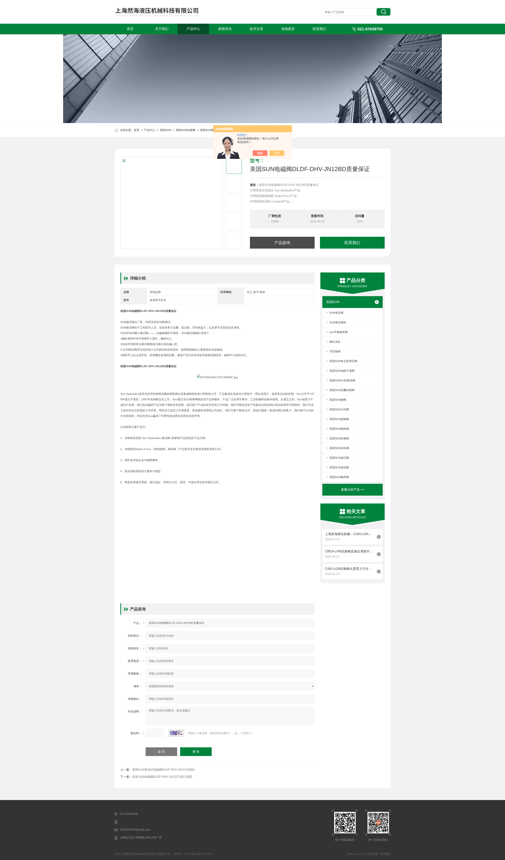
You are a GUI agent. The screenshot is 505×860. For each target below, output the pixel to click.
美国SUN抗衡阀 (185, 130)
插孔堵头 (334, 341)
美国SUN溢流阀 (339, 467)
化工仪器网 (371, 853)
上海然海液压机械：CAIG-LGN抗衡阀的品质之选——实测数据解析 (350, 534)
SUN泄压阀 (336, 312)
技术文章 (256, 29)
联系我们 (319, 29)
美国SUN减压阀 (339, 457)
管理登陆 (385, 853)
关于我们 (161, 29)
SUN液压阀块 (337, 322)
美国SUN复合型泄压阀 (343, 361)
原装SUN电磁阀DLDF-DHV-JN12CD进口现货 (162, 776)
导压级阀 (334, 351)
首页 (130, 29)
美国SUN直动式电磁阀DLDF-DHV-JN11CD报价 (163, 769)
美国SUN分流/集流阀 (342, 380)
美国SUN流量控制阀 (341, 390)
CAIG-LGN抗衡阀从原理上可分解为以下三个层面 (350, 568)
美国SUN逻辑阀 (339, 419)
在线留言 (288, 29)
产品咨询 (282, 243)
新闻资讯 (225, 29)
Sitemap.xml (355, 853)
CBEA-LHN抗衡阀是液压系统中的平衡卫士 (350, 551)
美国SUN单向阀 (339, 448)
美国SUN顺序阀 (339, 477)
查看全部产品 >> (352, 489)
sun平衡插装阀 (338, 332)
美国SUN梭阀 (337, 399)
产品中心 (193, 29)
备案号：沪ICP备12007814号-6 (193, 853)
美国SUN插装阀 (339, 428)
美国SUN (165, 130)
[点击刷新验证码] (176, 733)
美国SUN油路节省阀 (341, 370)
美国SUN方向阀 (339, 409)
